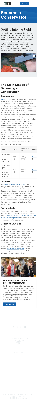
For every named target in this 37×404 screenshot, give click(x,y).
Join (18, 366)
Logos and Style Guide (18, 386)
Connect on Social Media (18, 387)
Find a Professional (18, 372)
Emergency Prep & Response (18, 376)
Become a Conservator (18, 374)
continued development (15, 249)
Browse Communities (18, 360)
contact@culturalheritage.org (18, 350)
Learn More (9, 304)
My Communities (18, 358)
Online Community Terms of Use (18, 384)
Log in (24, 3)
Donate (18, 368)
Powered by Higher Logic (18, 401)
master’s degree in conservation (13, 184)
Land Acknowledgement (18, 382)
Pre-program (5, 99)
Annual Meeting (19, 370)
